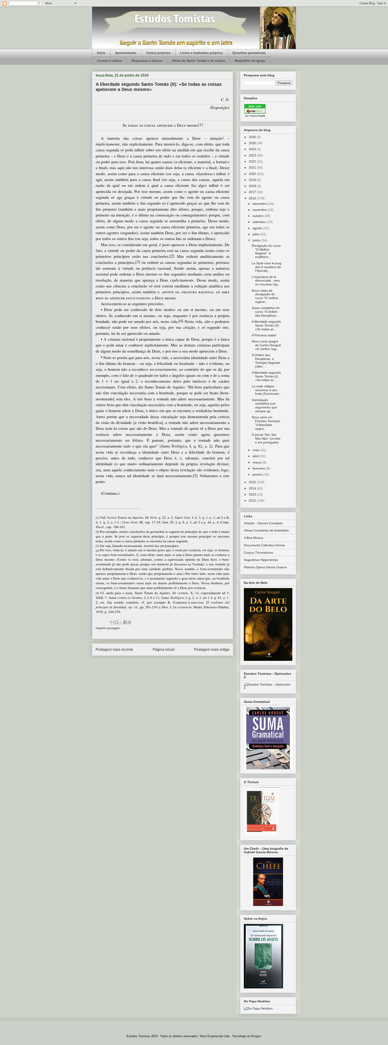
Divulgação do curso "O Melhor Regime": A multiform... (266, 251)
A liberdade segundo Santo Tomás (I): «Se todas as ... (266, 376)
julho (256, 234)
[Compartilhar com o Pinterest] (129, 622)
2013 (253, 494)
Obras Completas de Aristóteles (266, 530)
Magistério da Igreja (250, 60)
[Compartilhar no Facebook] (125, 622)
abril (256, 456)
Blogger (256, 1036)
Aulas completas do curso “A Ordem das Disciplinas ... (266, 311)
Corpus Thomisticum (258, 552)
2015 (253, 482)
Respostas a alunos (147, 60)
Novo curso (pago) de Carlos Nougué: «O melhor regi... (267, 345)
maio (256, 450)
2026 (253, 137)
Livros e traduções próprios (201, 53)
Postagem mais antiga (211, 649)
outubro (259, 216)
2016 (253, 198)
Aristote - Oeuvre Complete (263, 523)
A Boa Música (253, 538)
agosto (258, 228)
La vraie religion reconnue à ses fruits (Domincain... (267, 390)
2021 (253, 167)
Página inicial (163, 649)
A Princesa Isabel (264, 335)
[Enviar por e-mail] (112, 622)
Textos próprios (158, 53)
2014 (253, 488)
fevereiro (259, 468)
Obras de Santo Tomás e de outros (198, 60)
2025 (253, 143)
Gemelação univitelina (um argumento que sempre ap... (264, 405)
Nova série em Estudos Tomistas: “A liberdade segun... (266, 422)
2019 (253, 180)
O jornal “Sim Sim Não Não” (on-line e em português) (266, 438)
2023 (253, 155)
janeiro (258, 474)
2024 (253, 149)
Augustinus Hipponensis (261, 560)
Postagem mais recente (114, 649)
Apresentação (126, 53)
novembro (260, 210)
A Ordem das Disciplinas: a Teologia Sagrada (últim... (266, 360)
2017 (253, 192)
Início (101, 53)
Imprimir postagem (108, 628)
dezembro (260, 203)
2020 (253, 174)
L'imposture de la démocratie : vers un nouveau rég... (266, 280)
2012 (253, 500)
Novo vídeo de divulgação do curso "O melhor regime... (265, 296)
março (257, 462)
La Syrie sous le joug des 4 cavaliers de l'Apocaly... (266, 267)
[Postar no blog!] (116, 622)
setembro (260, 222)
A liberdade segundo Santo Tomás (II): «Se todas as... (266, 325)
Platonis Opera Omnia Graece (265, 567)
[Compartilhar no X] (121, 622)
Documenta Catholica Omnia (264, 545)
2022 (253, 161)
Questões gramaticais (249, 53)
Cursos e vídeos (109, 60)
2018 (253, 186)
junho (257, 240)
